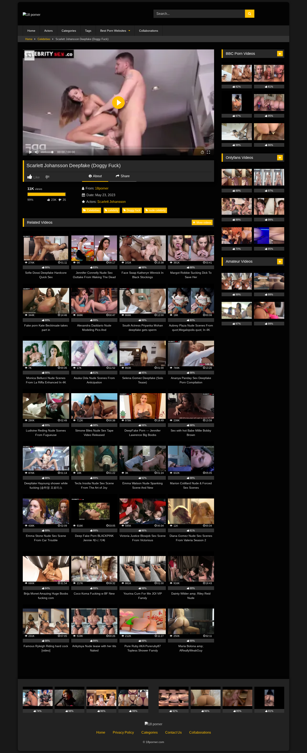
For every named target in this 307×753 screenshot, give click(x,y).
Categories (69, 30)
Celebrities (44, 39)
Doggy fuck (134, 210)
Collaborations (148, 30)
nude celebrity (157, 210)
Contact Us (173, 732)
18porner (101, 188)
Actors (48, 30)
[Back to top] (294, 741)
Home (31, 30)
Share (125, 176)
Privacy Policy (123, 732)
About (97, 176)
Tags (88, 30)
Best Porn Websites (113, 30)
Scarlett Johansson (111, 201)
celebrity (113, 210)
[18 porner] (31, 13)
